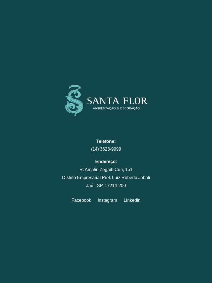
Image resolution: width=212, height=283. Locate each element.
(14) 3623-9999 (106, 149)
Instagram (107, 200)
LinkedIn (132, 200)
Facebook (81, 200)
